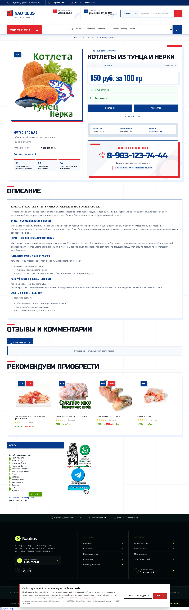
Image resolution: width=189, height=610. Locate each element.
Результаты (14, 497)
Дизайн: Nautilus (173, 603)
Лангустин (16, 485)
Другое (15, 490)
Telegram (156, 108)
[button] (24, 29)
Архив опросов (27, 497)
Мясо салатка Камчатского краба (71, 416)
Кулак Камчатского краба (108, 416)
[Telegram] (23, 570)
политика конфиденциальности (82, 598)
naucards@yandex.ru (105, 601)
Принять (160, 596)
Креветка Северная (20, 468)
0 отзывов (108, 65)
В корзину (110, 108)
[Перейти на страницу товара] (33, 395)
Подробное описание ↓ (25, 154)
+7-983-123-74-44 (48, 148)
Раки (14, 474)
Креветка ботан (19, 463)
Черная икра (17, 482)
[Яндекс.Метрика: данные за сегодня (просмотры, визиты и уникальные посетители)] (8, 608)
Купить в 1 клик (133, 116)
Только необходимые (138, 596)
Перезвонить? (59, 3)
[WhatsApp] (29, 570)
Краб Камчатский (19, 458)
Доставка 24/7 (101, 98)
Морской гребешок (20, 471)
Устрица (15, 477)
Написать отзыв (21, 343)
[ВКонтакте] (17, 570)
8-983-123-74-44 (155, 131)
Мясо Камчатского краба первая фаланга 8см (30, 417)
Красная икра (18, 479)
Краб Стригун (18, 460)
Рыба (14, 488)
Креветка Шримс (19, 466)
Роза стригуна (144, 416)
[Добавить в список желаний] (168, 65)
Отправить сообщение (85, 3)
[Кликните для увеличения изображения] (46, 84)
